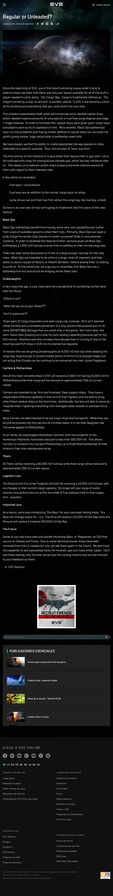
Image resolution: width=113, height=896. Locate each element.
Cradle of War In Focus (38, 717)
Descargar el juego (12, 783)
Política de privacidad (67, 851)
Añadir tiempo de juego (14, 788)
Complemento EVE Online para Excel (20, 799)
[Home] (56, 7)
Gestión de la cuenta (66, 778)
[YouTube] (19, 755)
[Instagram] (41, 755)
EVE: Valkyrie (9, 837)
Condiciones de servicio (68, 846)
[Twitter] (12, 755)
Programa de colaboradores (70, 814)
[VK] (48, 755)
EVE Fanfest (8, 852)
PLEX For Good (64, 819)
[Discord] (33, 755)
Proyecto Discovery (12, 862)
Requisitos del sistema (14, 794)
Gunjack (6, 842)
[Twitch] (26, 755)
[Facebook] (5, 755)
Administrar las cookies (67, 861)
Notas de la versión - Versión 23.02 (44, 698)
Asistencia (61, 783)
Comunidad (62, 788)
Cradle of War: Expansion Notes (42, 680)
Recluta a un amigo (66, 804)
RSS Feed (61, 856)
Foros (59, 794)
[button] (101, 5)
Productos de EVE (11, 857)
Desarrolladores (64, 799)
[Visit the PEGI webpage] (105, 875)
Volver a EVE (63, 809)
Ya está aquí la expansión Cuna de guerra (47, 662)
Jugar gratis (8, 778)
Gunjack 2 (7, 847)
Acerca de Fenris (65, 841)
